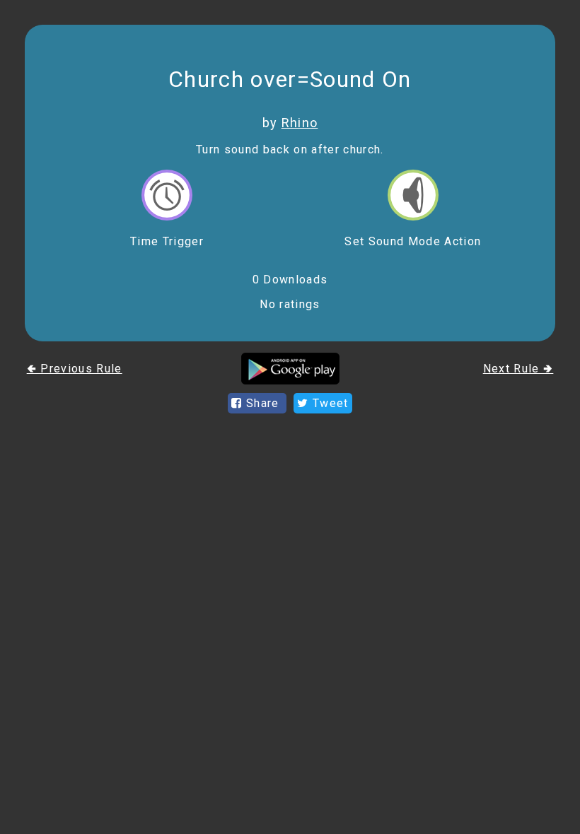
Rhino (300, 122)
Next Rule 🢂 (518, 368)
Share (263, 403)
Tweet (329, 403)
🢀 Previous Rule (74, 368)
